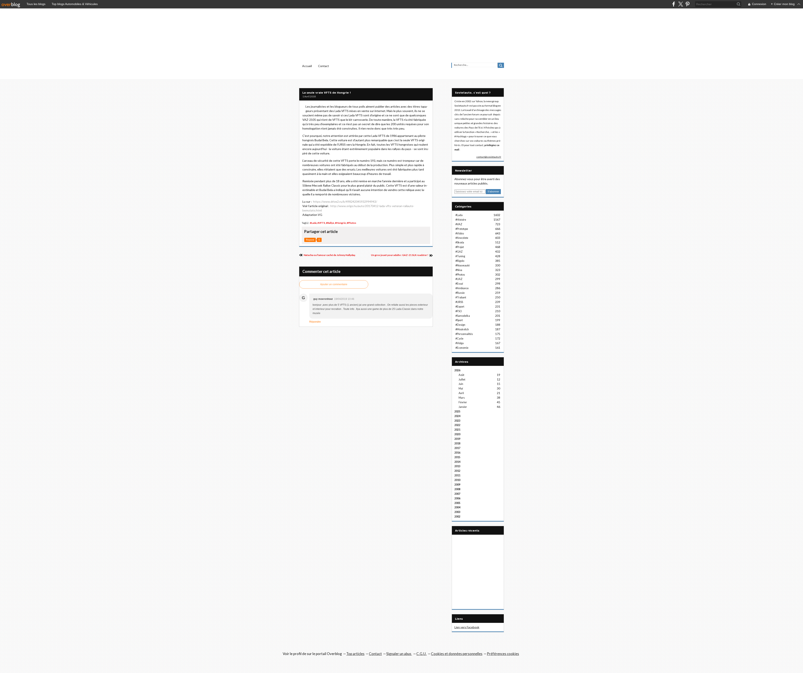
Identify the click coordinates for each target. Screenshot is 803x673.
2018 (457, 443)
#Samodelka (462, 315)
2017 (457, 448)
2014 (457, 461)
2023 (457, 420)
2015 (457, 457)
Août (461, 375)
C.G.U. (421, 653)
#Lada (313, 222)
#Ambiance (462, 288)
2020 (457, 434)
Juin (461, 383)
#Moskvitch (462, 329)
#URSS (459, 302)
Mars (462, 397)
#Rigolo (459, 260)
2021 (457, 429)
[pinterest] (687, 4)
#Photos (351, 222)
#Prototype (461, 228)
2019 (457, 438)
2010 (457, 480)
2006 (457, 498)
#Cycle (459, 338)
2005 (457, 503)
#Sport (459, 320)
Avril (461, 393)
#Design (460, 324)
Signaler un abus (399, 653)
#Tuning (460, 256)
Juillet (462, 379)
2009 (457, 484)
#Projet (459, 247)
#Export (459, 306)
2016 (457, 452)
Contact (323, 66)
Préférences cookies (503, 653)
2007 (457, 493)
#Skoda (459, 242)
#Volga (459, 343)
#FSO (458, 311)
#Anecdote (461, 237)
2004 (457, 507)
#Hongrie (340, 222)
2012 (457, 470)
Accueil (307, 66)
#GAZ (459, 251)
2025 (457, 411)
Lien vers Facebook (466, 627)
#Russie (460, 292)
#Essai (459, 283)
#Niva (458, 270)
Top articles (355, 653)
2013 (457, 466)
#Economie (461, 347)
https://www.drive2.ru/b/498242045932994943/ (345, 201)
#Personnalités (464, 334)
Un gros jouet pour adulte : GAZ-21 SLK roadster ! (400, 255)
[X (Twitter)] (680, 4)
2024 (457, 416)
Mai (461, 388)
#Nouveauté (462, 265)
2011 (457, 475)
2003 (457, 512)
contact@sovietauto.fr (488, 156)
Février (463, 402)
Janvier (463, 406)
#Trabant (460, 297)
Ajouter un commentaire (333, 284)
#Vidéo (459, 233)
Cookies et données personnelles (456, 653)
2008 (457, 489)
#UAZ (458, 279)
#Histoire (460, 219)
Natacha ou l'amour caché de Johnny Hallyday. (329, 255)
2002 (457, 516)
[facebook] (673, 4)
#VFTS (321, 222)
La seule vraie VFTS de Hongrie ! (326, 92)
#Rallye (330, 222)
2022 (457, 425)
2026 (457, 370)
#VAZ (458, 224)
